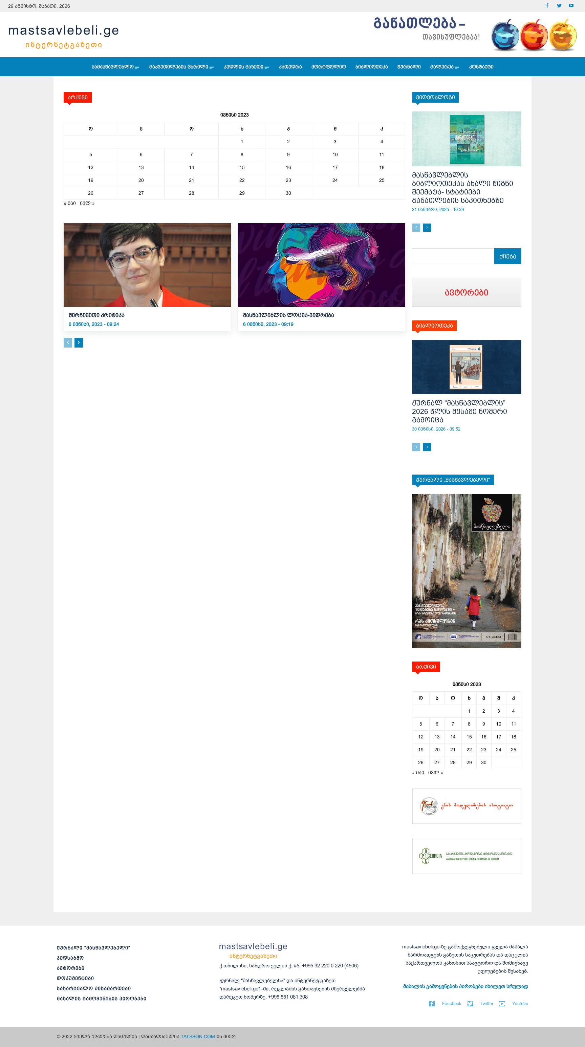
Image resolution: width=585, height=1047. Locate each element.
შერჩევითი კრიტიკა (97, 315)
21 (191, 180)
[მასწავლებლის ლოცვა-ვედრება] (322, 265)
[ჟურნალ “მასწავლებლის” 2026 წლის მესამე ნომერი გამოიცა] (466, 367)
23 (288, 180)
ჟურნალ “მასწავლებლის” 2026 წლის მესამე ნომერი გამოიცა (459, 411)
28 (191, 193)
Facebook (451, 1003)
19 (90, 180)
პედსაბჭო (70, 958)
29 (242, 193)
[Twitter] (559, 6)
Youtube (520, 1003)
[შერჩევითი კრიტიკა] (147, 265)
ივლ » (87, 203)
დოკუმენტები (75, 978)
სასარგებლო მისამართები (94, 988)
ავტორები (71, 968)
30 (288, 193)
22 (242, 180)
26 (90, 193)
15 (242, 167)
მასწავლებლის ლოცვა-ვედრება (288, 315)
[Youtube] (571, 6)
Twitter (486, 1003)
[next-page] (78, 343)
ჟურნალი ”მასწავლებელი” (93, 947)
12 (90, 167)
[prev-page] (68, 343)
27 (141, 193)
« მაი (70, 203)
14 (191, 167)
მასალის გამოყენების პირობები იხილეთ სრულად (465, 986)
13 (141, 167)
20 (141, 180)
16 (288, 167)
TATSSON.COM (198, 1036)
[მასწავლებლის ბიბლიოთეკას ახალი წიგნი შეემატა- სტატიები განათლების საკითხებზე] (466, 138)
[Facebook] (547, 6)
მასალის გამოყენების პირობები (102, 998)
